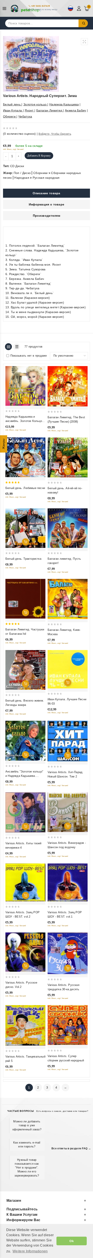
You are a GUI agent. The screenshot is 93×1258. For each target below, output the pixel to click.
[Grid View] (8, 346)
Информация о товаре (46, 204)
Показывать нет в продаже (28, 355)
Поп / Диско (22, 173)
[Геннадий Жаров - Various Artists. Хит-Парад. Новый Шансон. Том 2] (68, 741)
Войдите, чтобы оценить (54, 133)
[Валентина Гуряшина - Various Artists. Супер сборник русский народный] (68, 1025)
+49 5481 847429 (40, 6)
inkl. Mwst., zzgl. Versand (13, 149)
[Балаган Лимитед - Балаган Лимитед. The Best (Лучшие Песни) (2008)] (68, 386)
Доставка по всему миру (44, 9)
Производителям (46, 215)
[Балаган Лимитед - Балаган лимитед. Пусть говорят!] (68, 528)
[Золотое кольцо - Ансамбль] (25, 741)
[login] (79, 8)
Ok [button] (71, 1241)
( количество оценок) (19, 133)
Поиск (83, 23)
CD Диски (17, 166)
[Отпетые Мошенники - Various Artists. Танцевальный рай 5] (25, 1025)
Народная (21, 177)
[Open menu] (5, 8)
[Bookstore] (26, 8)
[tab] (46, 193)
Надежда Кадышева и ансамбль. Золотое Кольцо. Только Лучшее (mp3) (24, 421)
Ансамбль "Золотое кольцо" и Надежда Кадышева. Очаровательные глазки (24, 776)
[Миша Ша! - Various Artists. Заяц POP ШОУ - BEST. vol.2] (25, 882)
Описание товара (46, 193)
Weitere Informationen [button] (30, 1251)
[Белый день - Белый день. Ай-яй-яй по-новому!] (68, 457)
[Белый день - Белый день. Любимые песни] (25, 457)
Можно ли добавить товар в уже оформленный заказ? (26, 1125)
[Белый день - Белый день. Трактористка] (25, 528)
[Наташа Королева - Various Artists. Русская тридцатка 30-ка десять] (68, 953)
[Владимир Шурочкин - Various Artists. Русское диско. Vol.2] (25, 952)
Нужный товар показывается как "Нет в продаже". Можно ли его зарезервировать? (26, 1167)
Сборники (40, 173)
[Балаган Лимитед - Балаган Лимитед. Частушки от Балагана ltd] (25, 599)
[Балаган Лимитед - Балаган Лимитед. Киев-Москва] (68, 599)
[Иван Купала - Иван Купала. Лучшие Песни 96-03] (68, 669)
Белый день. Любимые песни (25, 488)
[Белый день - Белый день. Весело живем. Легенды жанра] (25, 670)
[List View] (16, 346)
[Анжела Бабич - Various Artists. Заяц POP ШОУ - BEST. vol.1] (68, 882)
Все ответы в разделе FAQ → (71, 1148)
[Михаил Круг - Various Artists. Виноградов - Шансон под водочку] (68, 812)
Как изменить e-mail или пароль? (26, 1144)
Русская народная (46, 177)
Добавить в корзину (39, 155)
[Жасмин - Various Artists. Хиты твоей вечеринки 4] (25, 812)
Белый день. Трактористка (23, 558)
